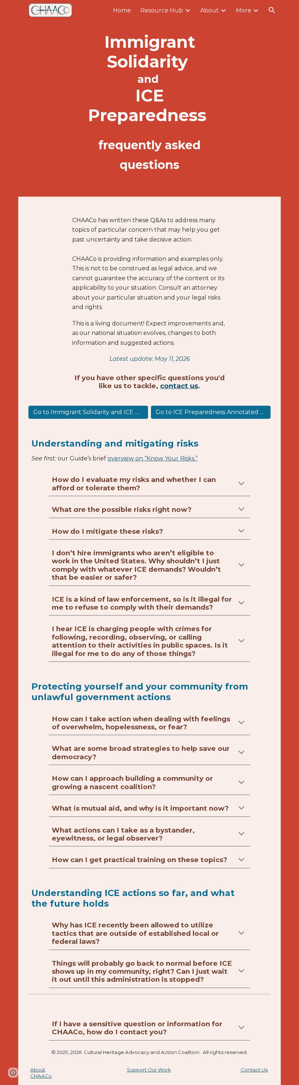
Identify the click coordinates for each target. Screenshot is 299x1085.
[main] (149, 98)
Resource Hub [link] (161, 10)
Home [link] (122, 10)
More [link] (243, 10)
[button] (272, 10)
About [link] (209, 10)
